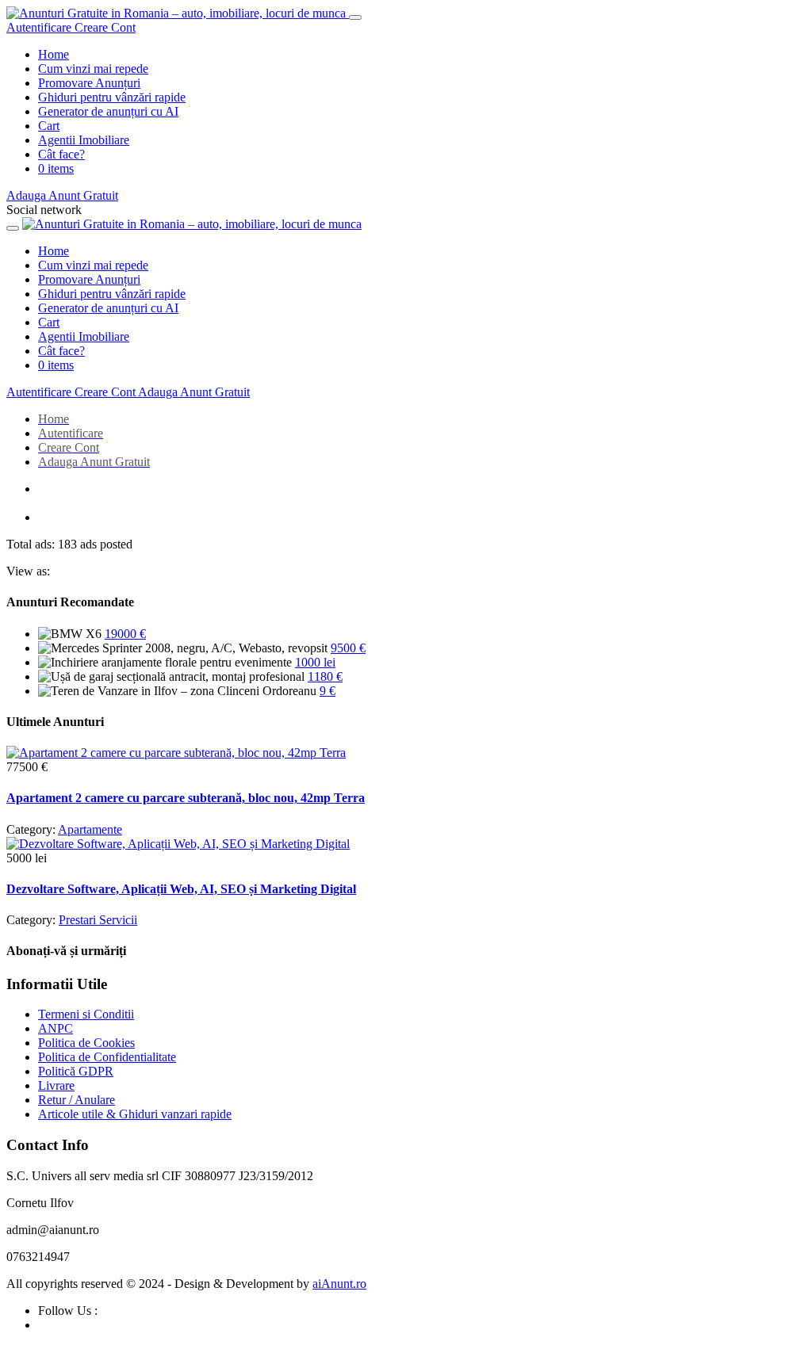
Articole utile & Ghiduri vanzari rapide (135, 1114)
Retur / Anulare (76, 1099)
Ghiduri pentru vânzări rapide (112, 97)
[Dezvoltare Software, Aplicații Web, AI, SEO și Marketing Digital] (178, 843)
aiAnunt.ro (339, 1283)
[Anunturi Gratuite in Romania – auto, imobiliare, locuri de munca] (177, 13)
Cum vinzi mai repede (93, 68)
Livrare (56, 1085)
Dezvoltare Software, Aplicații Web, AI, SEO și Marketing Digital (181, 889)
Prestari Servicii (98, 920)
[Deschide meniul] (12, 228)
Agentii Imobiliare (83, 140)
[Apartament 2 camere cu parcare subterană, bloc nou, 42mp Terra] (176, 752)
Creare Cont (105, 27)
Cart (48, 125)
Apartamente (90, 829)
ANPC (55, 1028)
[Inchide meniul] (355, 17)
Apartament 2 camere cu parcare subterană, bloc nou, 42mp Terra (185, 797)
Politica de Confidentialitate (107, 1057)
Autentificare (40, 27)
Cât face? (61, 154)
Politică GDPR (75, 1071)
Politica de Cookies (86, 1042)
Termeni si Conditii (86, 1014)
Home (53, 54)
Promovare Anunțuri (89, 83)
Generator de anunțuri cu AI (108, 111)
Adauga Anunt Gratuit (62, 195)
